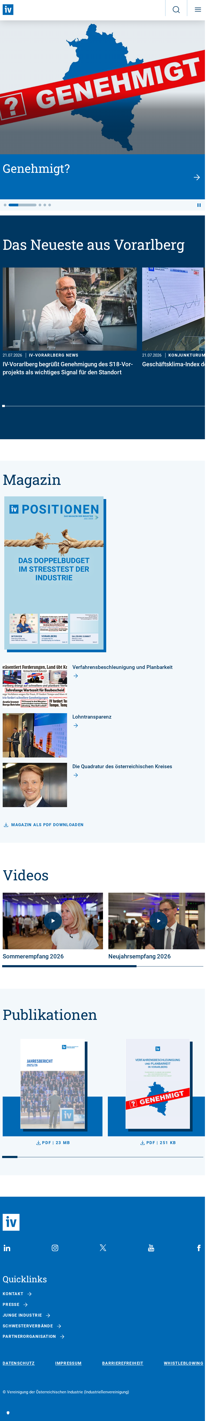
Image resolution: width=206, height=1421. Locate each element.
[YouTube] (151, 1248)
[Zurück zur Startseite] (8, 9)
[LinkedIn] (7, 1248)
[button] (5, 205)
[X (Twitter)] (103, 1248)
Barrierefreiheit (123, 1363)
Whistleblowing (183, 1363)
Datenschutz (19, 1363)
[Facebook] (199, 1248)
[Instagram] (55, 1248)
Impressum (68, 1363)
